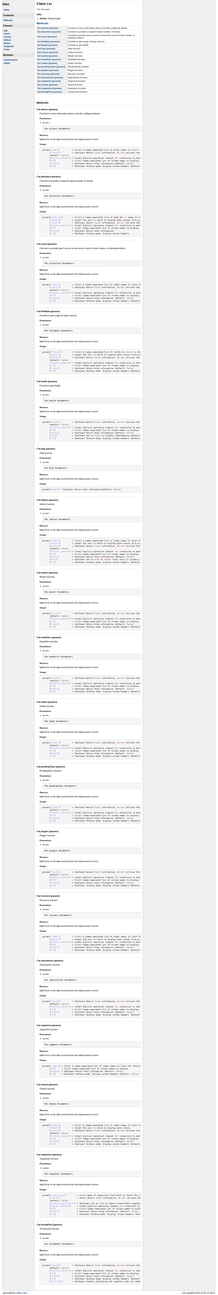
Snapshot (9, 46)
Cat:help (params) (46, 48)
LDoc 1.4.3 (21, 1293)
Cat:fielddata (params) (48, 41)
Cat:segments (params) (49, 81)
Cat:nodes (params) (47, 63)
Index (6, 9)
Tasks (7, 49)
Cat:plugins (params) (48, 70)
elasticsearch (10, 59)
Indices (7, 40)
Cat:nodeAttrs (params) (49, 59)
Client (7, 33)
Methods (8, 20)
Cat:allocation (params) (49, 32)
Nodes (7, 43)
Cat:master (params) (47, 56)
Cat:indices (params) (47, 52)
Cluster (7, 37)
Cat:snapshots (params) (49, 88)
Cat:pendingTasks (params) (51, 66)
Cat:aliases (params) (47, 28)
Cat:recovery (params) (48, 74)
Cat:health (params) (47, 45)
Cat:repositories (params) (50, 77)
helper (7, 63)
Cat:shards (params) (47, 85)
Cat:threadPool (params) (49, 92)
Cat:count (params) (47, 36)
